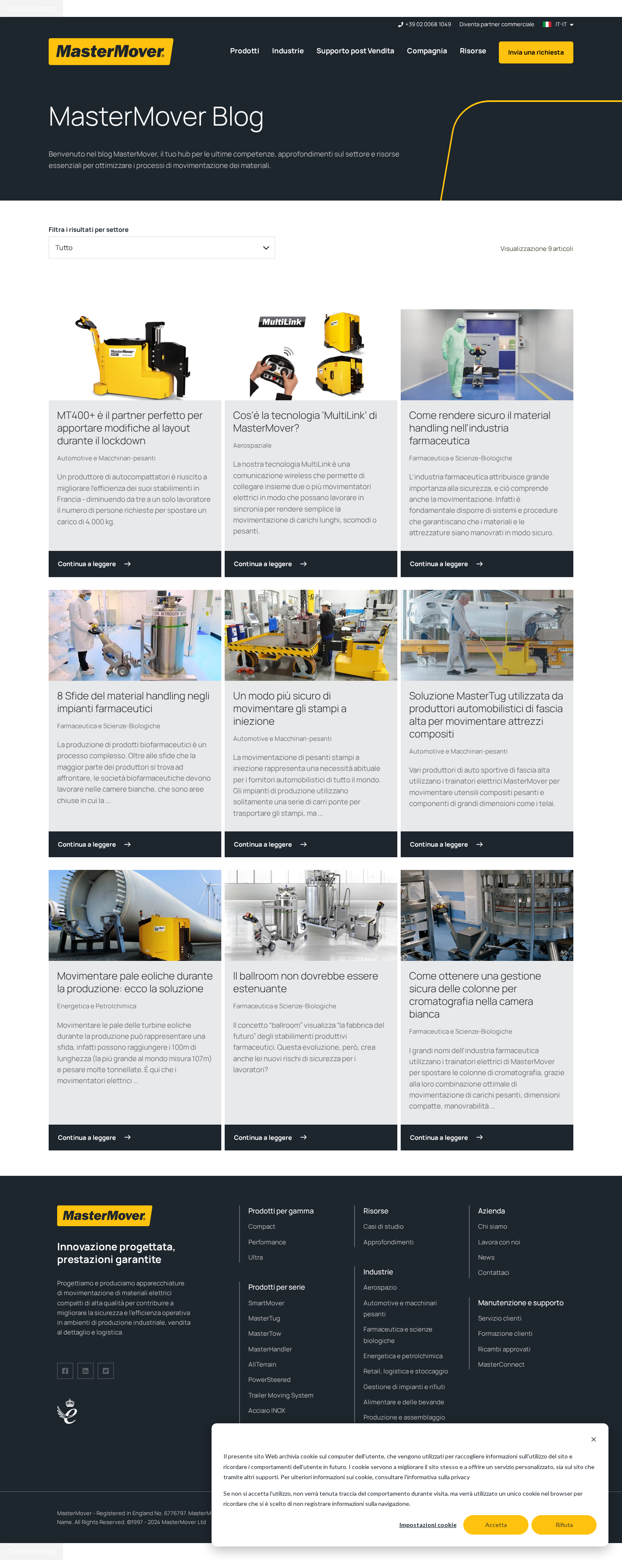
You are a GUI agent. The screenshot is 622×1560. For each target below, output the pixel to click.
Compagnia (427, 50)
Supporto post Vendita (355, 50)
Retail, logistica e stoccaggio (405, 1371)
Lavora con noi (499, 1242)
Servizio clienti (500, 1318)
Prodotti (244, 50)
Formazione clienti (505, 1333)
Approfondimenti (388, 1242)
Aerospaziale (252, 445)
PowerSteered (269, 1379)
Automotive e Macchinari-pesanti (106, 458)
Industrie (288, 50)
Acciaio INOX (266, 1410)
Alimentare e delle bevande (403, 1402)
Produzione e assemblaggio (404, 1417)
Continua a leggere (87, 563)
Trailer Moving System (281, 1395)
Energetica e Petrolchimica (96, 1005)
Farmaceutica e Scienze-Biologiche (460, 458)
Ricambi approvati (504, 1349)
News (486, 1257)
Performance (267, 1242)
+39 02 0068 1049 (428, 24)
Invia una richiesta (536, 52)
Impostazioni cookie (428, 1524)
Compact (261, 1226)
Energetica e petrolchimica (403, 1355)
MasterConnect (501, 1364)
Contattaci (493, 1272)
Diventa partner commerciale (497, 24)
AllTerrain (262, 1364)
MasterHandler (270, 1349)
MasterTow (264, 1333)
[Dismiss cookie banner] (594, 1440)
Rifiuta (564, 1524)
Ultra (255, 1257)
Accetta (496, 1524)
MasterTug (264, 1318)
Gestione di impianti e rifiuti (404, 1386)
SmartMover (266, 1303)
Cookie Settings (31, 8)
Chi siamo (492, 1226)
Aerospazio (380, 1287)
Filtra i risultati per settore (89, 229)
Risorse (473, 50)
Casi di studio (383, 1226)
